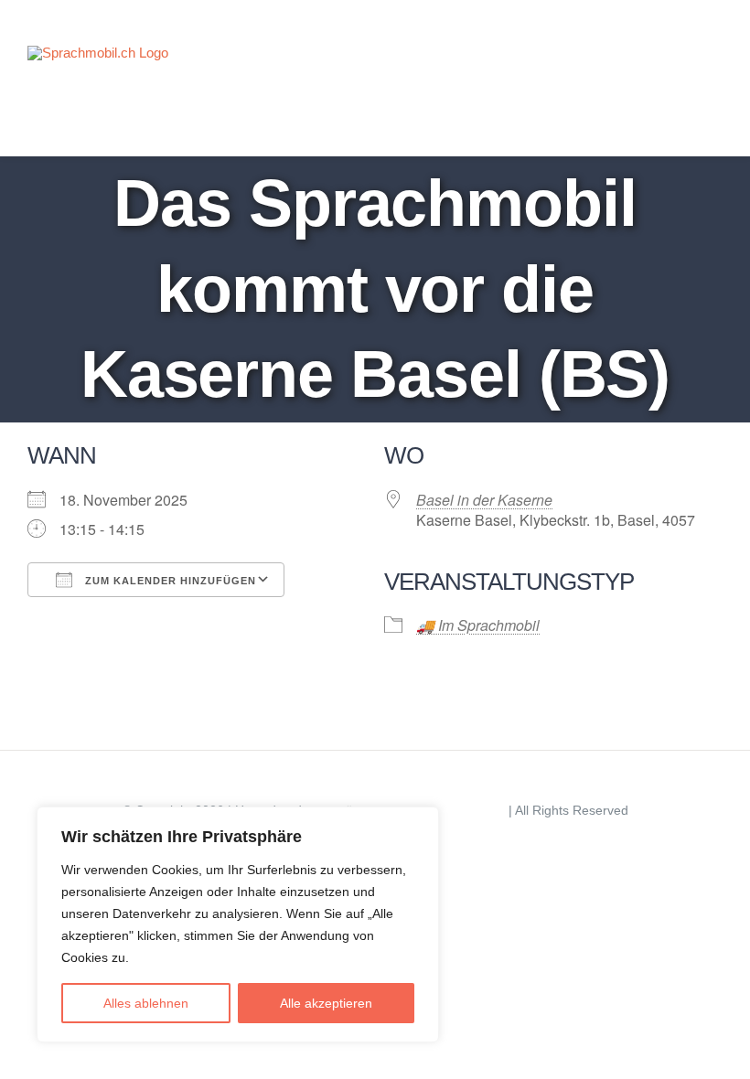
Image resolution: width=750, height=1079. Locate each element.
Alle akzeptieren (326, 1003)
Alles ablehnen (145, 1003)
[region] (238, 924)
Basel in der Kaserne (484, 499)
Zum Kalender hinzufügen (168, 580)
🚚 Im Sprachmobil (478, 625)
